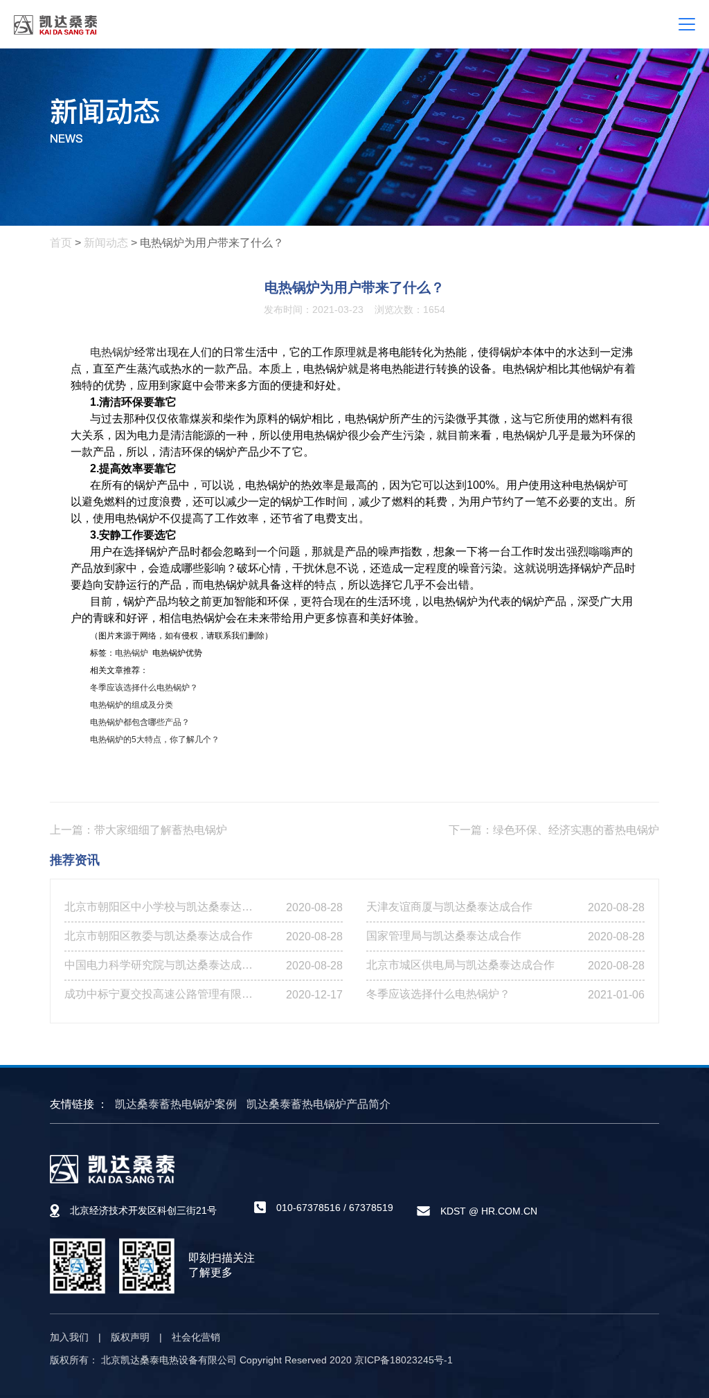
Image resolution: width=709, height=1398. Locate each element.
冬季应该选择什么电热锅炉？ (144, 687)
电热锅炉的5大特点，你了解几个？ (154, 739)
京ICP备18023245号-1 (403, 1359)
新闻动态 (106, 243)
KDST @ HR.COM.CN (488, 1211)
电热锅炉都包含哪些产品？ (140, 722)
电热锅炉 (112, 352)
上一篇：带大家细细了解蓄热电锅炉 (138, 830)
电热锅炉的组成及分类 (131, 705)
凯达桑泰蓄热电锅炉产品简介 (318, 1104)
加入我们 (69, 1337)
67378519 (371, 1207)
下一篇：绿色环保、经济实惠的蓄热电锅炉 (554, 830)
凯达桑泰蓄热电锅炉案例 (176, 1104)
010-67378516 (308, 1207)
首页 (61, 243)
